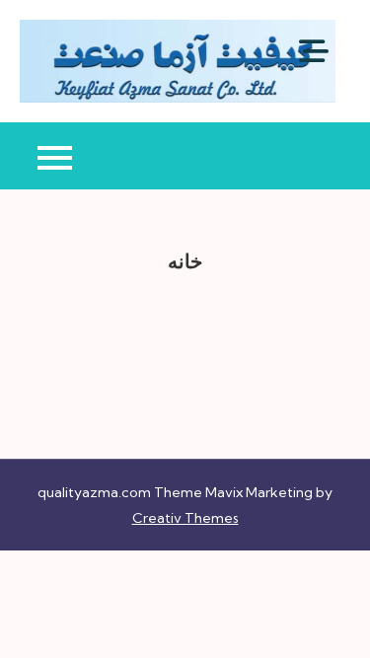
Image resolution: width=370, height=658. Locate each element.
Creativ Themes (185, 518)
